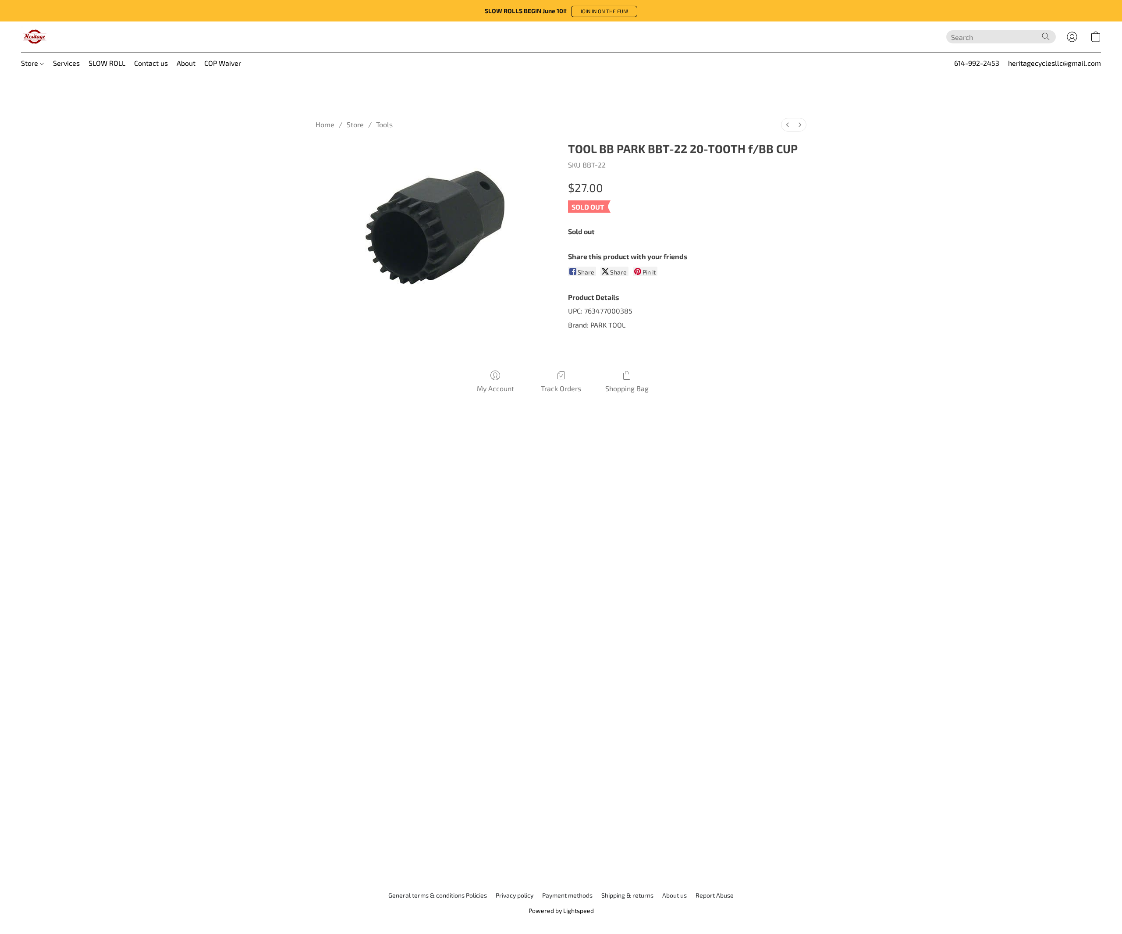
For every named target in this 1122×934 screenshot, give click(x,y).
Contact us (151, 63)
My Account (495, 388)
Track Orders (561, 388)
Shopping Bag (627, 388)
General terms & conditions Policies (437, 895)
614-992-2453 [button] (976, 63)
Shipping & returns (627, 895)
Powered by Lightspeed (561, 910)
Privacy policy (514, 895)
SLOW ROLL (107, 63)
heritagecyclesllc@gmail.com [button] (1054, 63)
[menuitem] (787, 124)
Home (325, 124)
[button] (604, 11)
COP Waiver (222, 63)
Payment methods (567, 895)
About (186, 63)
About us (674, 895)
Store (30, 63)
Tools (384, 124)
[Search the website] (1045, 36)
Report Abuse (715, 895)
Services (66, 63)
